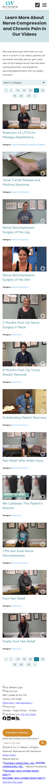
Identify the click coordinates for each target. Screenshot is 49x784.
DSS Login (17, 782)
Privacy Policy (9, 755)
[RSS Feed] (17, 719)
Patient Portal (17, 732)
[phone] (37, 5)
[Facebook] (5, 719)
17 (36, 90)
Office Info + (9, 702)
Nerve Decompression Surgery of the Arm (19, 277)
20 (21, 95)
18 (43, 90)
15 (24, 90)
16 (30, 90)
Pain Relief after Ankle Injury (23, 460)
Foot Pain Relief (14, 598)
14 (18, 90)
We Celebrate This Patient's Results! (22, 505)
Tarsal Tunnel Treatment (21, 192)
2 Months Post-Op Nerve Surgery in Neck (21, 325)
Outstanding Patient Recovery (24, 418)
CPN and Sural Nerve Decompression (18, 553)
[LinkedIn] (9, 719)
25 (29, 95)
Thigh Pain (16, 145)
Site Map (7, 782)
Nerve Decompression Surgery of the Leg (19, 230)
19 (15, 95)
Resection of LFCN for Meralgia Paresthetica (19, 135)
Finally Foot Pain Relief (19, 641)
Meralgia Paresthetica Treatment (33, 145)
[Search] (42, 742)
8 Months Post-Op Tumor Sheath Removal (21, 372)
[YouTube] (13, 719)
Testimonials (16, 335)
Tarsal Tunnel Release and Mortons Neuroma (21, 182)
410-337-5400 (28, 714)
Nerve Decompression (20, 240)
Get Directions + (24, 702)
